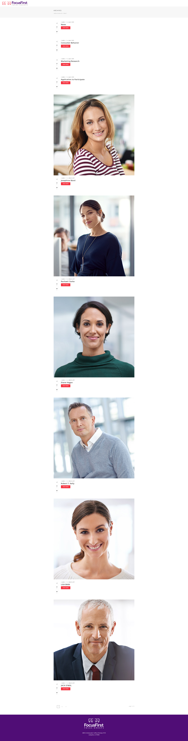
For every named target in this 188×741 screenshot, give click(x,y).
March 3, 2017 (72, 178)
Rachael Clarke (68, 281)
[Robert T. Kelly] (94, 438)
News (63, 24)
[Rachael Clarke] (94, 236)
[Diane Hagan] (94, 337)
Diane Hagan (67, 382)
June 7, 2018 (71, 22)
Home (131, 16)
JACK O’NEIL (66, 685)
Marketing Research (70, 61)
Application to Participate (73, 79)
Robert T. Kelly (67, 483)
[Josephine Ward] (94, 135)
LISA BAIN (65, 584)
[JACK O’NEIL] (94, 640)
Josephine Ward (68, 180)
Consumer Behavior (70, 43)
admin (63, 22)
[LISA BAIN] (94, 539)
